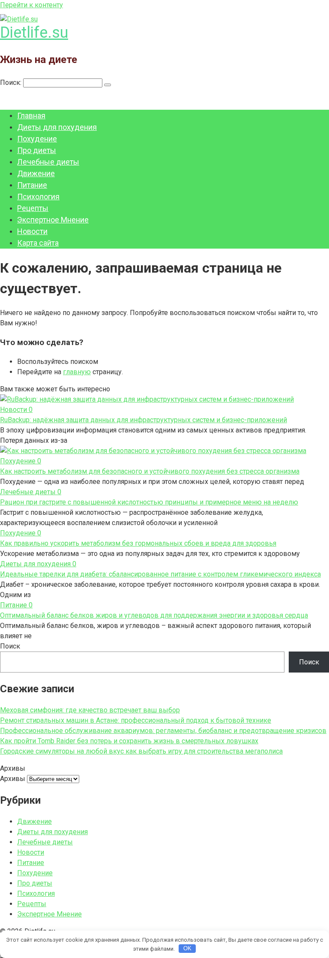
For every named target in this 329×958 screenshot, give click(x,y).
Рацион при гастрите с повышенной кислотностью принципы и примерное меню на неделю (149, 502)
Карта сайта (38, 242)
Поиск (10, 646)
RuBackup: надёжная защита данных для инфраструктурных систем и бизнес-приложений (143, 420)
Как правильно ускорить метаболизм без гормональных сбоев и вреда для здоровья (138, 543)
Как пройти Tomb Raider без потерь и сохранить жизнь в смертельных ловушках (129, 741)
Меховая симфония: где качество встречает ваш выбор (90, 710)
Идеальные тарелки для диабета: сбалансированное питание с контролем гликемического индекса (160, 574)
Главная (31, 115)
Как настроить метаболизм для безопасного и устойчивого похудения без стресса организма (149, 471)
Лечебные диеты (48, 161)
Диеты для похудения (57, 127)
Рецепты (32, 208)
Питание (32, 184)
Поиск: (11, 82)
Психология (38, 196)
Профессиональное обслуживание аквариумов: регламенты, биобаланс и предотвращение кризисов (163, 731)
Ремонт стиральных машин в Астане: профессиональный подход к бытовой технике (135, 720)
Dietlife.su (34, 33)
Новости (32, 231)
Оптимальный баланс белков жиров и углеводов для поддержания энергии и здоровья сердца (154, 615)
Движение (36, 173)
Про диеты (36, 150)
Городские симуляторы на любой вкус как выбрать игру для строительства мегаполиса (141, 751)
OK (187, 948)
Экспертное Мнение (53, 219)
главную (77, 372)
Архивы (12, 779)
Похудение (37, 138)
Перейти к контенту (31, 5)
